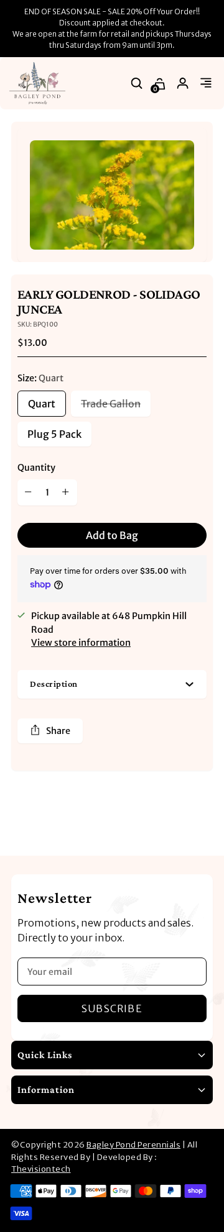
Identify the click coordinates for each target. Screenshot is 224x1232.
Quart (41, 403)
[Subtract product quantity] (28, 492)
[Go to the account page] (183, 83)
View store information (81, 642)
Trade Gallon (111, 403)
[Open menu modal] (206, 83)
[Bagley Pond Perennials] (37, 83)
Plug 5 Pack (54, 434)
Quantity (36, 467)
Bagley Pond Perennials (133, 1144)
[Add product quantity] (66, 492)
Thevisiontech (41, 1169)
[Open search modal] (137, 83)
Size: (40, 378)
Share (58, 730)
